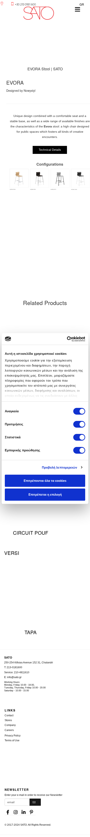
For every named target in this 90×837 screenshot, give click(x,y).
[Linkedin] (24, 811)
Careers (9, 730)
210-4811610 (21, 672)
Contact (9, 715)
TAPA (30, 632)
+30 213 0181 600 (25, 4)
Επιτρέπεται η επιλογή (45, 494)
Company (10, 725)
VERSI (11, 552)
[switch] (79, 424)
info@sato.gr (14, 677)
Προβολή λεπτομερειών (59, 467)
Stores (8, 720)
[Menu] (77, 9)
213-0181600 (14, 667)
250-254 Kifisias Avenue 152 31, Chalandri (28, 662)
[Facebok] (8, 811)
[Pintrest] (31, 811)
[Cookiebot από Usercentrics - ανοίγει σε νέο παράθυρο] (67, 339)
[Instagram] (16, 811)
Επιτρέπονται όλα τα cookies (45, 480)
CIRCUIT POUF (30, 532)
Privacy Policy (13, 735)
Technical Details (50, 149)
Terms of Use (12, 740)
